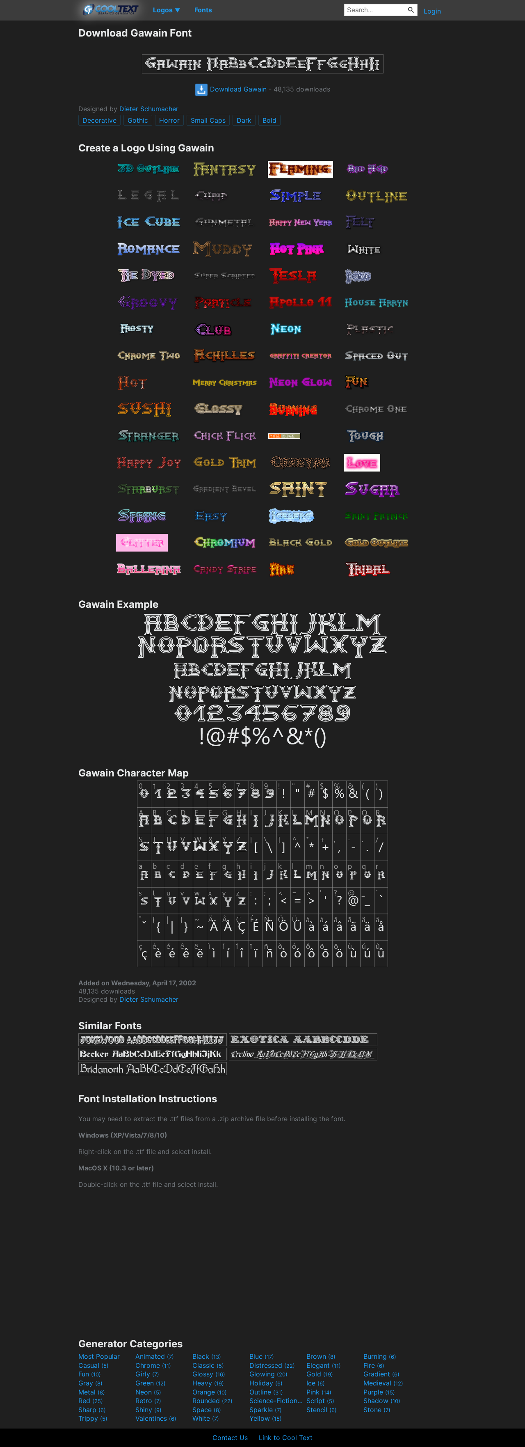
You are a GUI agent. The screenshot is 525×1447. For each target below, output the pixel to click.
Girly (147, 1374)
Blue (261, 1356)
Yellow (265, 1418)
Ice (315, 1383)
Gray (90, 1383)
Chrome (153, 1365)
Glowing (268, 1374)
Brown (321, 1356)
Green (150, 1383)
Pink (318, 1392)
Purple (379, 1392)
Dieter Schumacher (148, 109)
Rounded (212, 1401)
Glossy (208, 1374)
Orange (209, 1392)
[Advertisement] (39, 150)
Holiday (266, 1383)
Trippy (92, 1418)
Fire (373, 1365)
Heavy (208, 1383)
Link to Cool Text (286, 1437)
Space (206, 1410)
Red (90, 1401)
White (205, 1418)
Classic (208, 1365)
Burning (379, 1356)
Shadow (381, 1401)
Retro (148, 1401)
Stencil (321, 1410)
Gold (319, 1374)
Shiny (148, 1410)
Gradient (381, 1374)
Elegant (323, 1365)
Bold (269, 120)
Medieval (383, 1383)
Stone (376, 1410)
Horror (169, 120)
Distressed (272, 1365)
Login (432, 11)
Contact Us (230, 1437)
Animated (154, 1356)
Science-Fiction (276, 1401)
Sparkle (265, 1410)
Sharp (92, 1410)
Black (206, 1356)
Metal (91, 1392)
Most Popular (99, 1356)
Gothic (138, 120)
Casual (93, 1365)
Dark (244, 120)
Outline (266, 1392)
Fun (89, 1374)
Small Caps (208, 120)
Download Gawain (237, 89)
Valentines (155, 1418)
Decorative (99, 120)
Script (320, 1401)
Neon (148, 1392)
